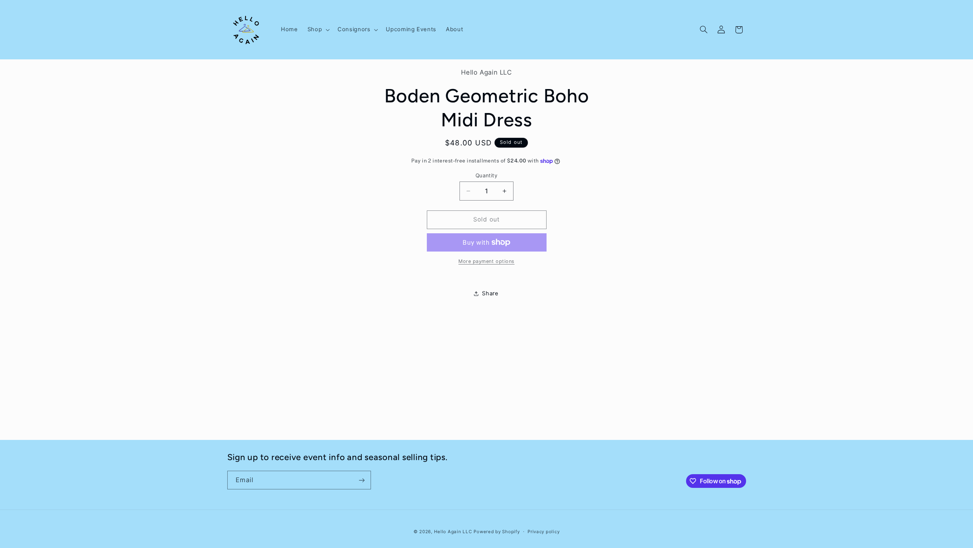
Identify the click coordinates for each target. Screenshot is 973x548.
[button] (318, 29)
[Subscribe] (361, 480)
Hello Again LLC (453, 531)
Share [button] (490, 293)
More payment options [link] (486, 261)
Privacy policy (543, 531)
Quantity (486, 175)
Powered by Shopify (497, 531)
